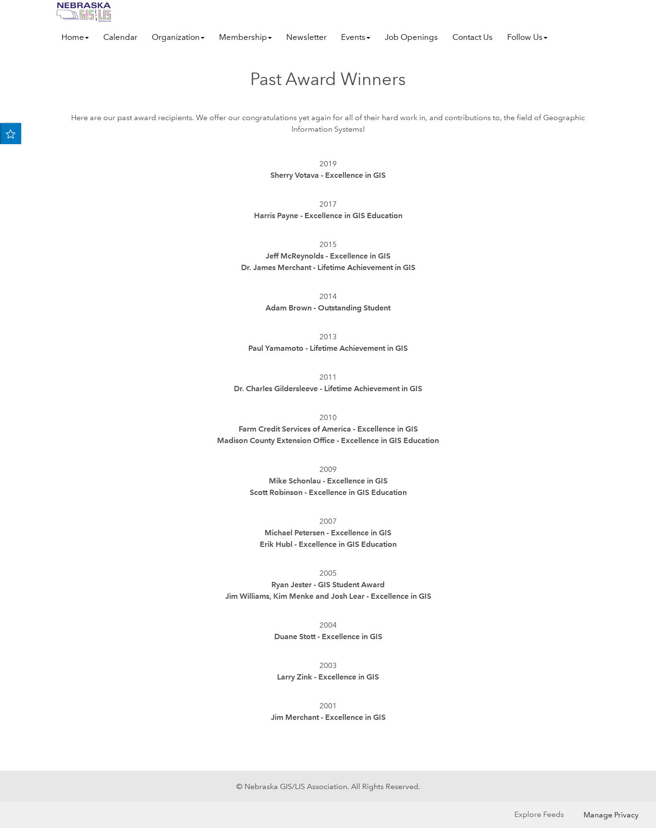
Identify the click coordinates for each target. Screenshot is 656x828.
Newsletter (306, 37)
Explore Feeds (539, 814)
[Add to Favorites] (10, 133)
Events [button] (353, 37)
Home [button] (72, 37)
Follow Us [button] (525, 37)
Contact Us (472, 37)
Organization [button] (176, 37)
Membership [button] (243, 37)
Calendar (120, 37)
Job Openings (411, 37)
